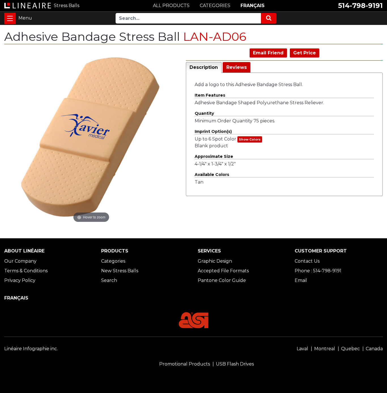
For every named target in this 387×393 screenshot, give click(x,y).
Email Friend (268, 53)
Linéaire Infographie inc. (31, 348)
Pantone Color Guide (222, 280)
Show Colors (250, 139)
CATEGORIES (215, 5)
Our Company (20, 261)
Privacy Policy (19, 280)
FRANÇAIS (253, 5)
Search (109, 280)
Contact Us (307, 261)
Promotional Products (184, 364)
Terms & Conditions (26, 270)
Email (301, 280)
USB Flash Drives (235, 364)
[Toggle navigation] (10, 18)
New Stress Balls (119, 270)
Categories (113, 261)
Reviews (236, 67)
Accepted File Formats (223, 270)
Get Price (304, 53)
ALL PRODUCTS (171, 5)
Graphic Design (215, 261)
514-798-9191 (360, 5)
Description (204, 67)
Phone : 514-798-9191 (318, 270)
